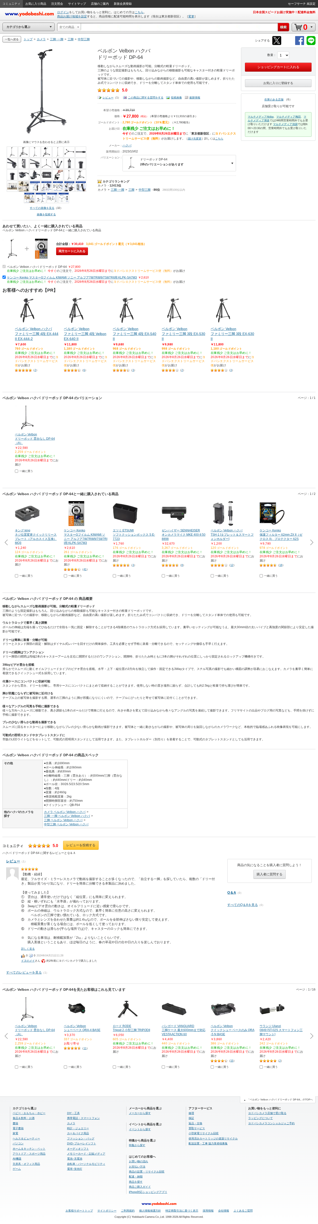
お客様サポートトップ (79, 1210)
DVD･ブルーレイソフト (81, 1143)
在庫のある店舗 (273, 99)
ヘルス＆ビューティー (26, 1138)
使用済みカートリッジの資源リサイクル (213, 1138)
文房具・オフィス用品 (26, 1163)
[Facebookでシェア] (299, 44)
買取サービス (197, 1128)
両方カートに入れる (72, 251)
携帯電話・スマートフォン (83, 1118)
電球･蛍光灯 (74, 1168)
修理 (191, 1113)
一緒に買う (26, 471)
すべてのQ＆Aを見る (242, 905)
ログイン (63, 12)
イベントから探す (140, 1129)
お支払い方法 (137, 1166)
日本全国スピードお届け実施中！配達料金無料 (284, 12)
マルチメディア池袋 (285, 124)
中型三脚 (145, 189)
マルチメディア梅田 (288, 116)
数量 (270, 55)
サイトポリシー (107, 1210)
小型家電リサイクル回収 (204, 1133)
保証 (191, 1118)
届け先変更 (194, 138)
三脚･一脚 (117, 189)
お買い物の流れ (138, 1161)
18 (280, 565)
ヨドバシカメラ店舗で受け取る (267, 1113)
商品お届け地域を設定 (72, 16)
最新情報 (194, 97)
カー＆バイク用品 (78, 1133)
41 (84, 569)
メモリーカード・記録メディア (86, 1153)
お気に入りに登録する (278, 83)
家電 (15, 1133)
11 (84, 1048)
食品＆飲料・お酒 (24, 1118)
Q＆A (231, 892)
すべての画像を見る (42, 207)
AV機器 (17, 1158)
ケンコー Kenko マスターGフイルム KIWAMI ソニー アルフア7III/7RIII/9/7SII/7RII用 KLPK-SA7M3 (72, 277)
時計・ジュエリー (78, 1128)
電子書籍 (18, 1128)
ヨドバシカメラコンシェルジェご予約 (271, 1123)
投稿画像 (176, 97)
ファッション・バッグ (80, 1138)
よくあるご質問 (243, 1210)
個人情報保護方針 (150, 1210)
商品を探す (136, 1181)
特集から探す (137, 1145)
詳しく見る (28, 948)
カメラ (102, 185)
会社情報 (223, 1210)
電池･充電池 (74, 1158)
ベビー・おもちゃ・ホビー (29, 1113)
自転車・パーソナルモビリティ (86, 1163)
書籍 (15, 1123)
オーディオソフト (78, 1148)
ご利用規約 (128, 1210)
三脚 (131, 189)
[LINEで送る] (311, 44)
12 (231, 565)
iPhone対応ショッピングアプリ (148, 1191)
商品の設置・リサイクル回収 (146, 1171)
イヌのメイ (28, 960)
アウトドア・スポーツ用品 (29, 1153)
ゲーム (17, 1168)
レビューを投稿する (80, 845)
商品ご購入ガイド (140, 1186)
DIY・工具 (73, 1113)
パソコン (18, 1143)
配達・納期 (136, 1176)
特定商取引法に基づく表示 (181, 1210)
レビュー (108, 97)
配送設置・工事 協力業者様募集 (208, 1143)
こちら (139, 12)
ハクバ (126, 145)
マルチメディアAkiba (261, 116)
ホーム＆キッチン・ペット (29, 1148)
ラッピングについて (260, 1118)
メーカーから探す (140, 1113)
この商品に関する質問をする (145, 97)
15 (231, 1060)
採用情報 (208, 1210)
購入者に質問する (269, 874)
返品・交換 (195, 1123)
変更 (191, 16)
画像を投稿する (46, 214)
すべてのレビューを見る (24, 972)
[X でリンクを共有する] (276, 44)
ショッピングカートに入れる (278, 67)
